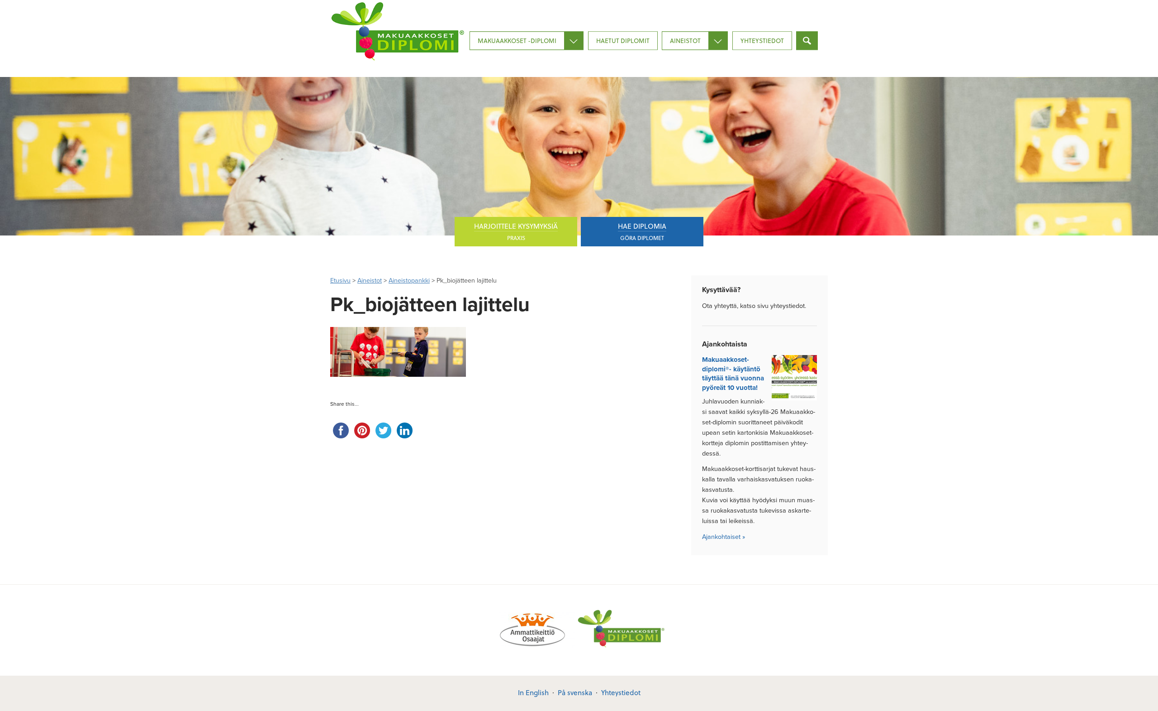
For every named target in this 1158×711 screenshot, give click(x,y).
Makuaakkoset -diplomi (517, 40)
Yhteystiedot (762, 40)
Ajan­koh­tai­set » (723, 537)
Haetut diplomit (623, 40)
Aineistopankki (409, 280)
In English (533, 692)
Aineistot (685, 40)
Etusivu (340, 280)
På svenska (575, 692)
